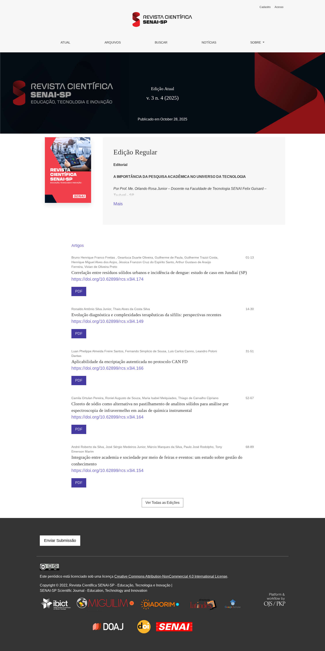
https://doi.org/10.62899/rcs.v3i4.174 (107, 279)
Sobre (256, 42)
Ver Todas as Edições (162, 502)
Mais (118, 203)
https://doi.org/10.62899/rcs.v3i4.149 (107, 321)
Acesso (279, 7)
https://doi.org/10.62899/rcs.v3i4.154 (107, 470)
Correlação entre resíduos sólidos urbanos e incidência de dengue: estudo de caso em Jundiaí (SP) (159, 272)
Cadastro (265, 7)
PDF (78, 291)
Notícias (209, 42)
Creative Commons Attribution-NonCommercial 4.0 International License (170, 576)
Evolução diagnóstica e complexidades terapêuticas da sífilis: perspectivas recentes (146, 314)
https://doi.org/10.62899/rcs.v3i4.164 (107, 417)
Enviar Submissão (60, 540)
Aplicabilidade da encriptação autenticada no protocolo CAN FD (129, 361)
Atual (65, 42)
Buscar (161, 42)
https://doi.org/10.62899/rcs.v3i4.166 (107, 368)
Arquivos (113, 42)
